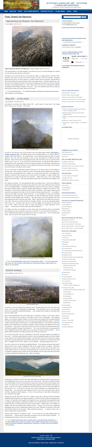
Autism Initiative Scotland (13, 421)
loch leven (52, 421)
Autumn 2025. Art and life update (71, 95)
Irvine (64, 274)
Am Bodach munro (41, 91)
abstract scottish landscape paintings (73, 289)
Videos (69, 11)
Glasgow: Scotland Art (68, 161)
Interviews (65, 272)
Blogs (20, 11)
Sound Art (65, 311)
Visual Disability (67, 326)
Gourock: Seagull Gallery (69, 164)
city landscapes (68, 294)
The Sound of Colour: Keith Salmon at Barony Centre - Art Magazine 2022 (74, 109)
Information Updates (31, 419)
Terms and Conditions (34, 442)
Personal (65, 305)
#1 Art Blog (66, 233)
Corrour (24, 421)
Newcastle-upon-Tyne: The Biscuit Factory (73, 166)
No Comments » (19, 93)
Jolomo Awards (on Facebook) (70, 175)
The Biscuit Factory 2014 (68, 154)
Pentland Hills (68, 267)
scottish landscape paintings (39, 262)
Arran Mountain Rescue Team (70, 195)
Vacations (65, 324)
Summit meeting (13, 270)
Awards (65, 242)
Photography (66, 307)
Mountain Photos (51, 419)
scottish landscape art (27, 262)
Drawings (67, 296)
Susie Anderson (36, 423)
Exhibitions (66, 255)
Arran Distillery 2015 (67, 152)
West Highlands (66, 208)
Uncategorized (66, 322)
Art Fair (65, 237)
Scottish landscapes (28, 423)
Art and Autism (66, 235)
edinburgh (29, 421)
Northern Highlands (66, 202)
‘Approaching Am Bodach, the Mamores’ (25, 21)
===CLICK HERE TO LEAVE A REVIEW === (72, 42)
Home (6, 11)
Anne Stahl (66, 185)
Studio (64, 318)
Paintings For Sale (47, 11)
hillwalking (37, 421)
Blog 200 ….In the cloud (17, 99)
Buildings (67, 292)
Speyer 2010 (65, 156)
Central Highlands (66, 204)
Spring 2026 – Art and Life (69, 93)
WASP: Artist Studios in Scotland (71, 180)
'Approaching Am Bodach (30, 91)
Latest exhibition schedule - (71, 47)
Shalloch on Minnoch (49, 262)
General (64, 215)
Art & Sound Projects (31, 11)
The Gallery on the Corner (46, 423)
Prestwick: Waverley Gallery (70, 168)
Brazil (64, 244)
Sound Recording (67, 313)
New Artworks (66, 283)
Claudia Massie (67, 187)
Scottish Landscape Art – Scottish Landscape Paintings (66, 4)
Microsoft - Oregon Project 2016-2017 (72, 120)
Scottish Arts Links (67, 178)
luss (13, 262)
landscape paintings (44, 421)
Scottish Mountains (35, 261)
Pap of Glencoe (13, 423)
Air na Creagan (51, 261)
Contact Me (61, 442)
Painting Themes (26, 261)
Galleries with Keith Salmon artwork (19, 419)
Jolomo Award (60, 11)
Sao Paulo (65, 309)
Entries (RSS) (40, 439)
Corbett (20, 421)
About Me (13, 11)
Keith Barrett (66, 190)
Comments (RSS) (50, 439)
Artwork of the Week (15, 91)
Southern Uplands (66, 210)
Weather (41, 261)
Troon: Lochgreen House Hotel (70, 170)
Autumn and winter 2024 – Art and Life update (74, 99)
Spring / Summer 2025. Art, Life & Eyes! (72, 97)
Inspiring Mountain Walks (17, 261)
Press (75, 11)
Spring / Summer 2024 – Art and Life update (74, 101)
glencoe (9, 262)
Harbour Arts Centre (68, 259)
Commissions (66, 248)
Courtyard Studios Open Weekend (71, 250)
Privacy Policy (44, 442)
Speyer (65, 316)
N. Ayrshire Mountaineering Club (71, 197)
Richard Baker (20, 423)
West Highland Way (69, 270)
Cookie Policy (53, 442)
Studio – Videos (67, 320)
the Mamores (11, 93)
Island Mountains (66, 213)
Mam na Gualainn (18, 262)
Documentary (66, 253)
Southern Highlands (67, 206)
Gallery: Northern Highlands (71, 285)
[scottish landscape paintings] (21, 9)
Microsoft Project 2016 (68, 279)
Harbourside (68, 298)
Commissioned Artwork (68, 246)
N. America (66, 281)
